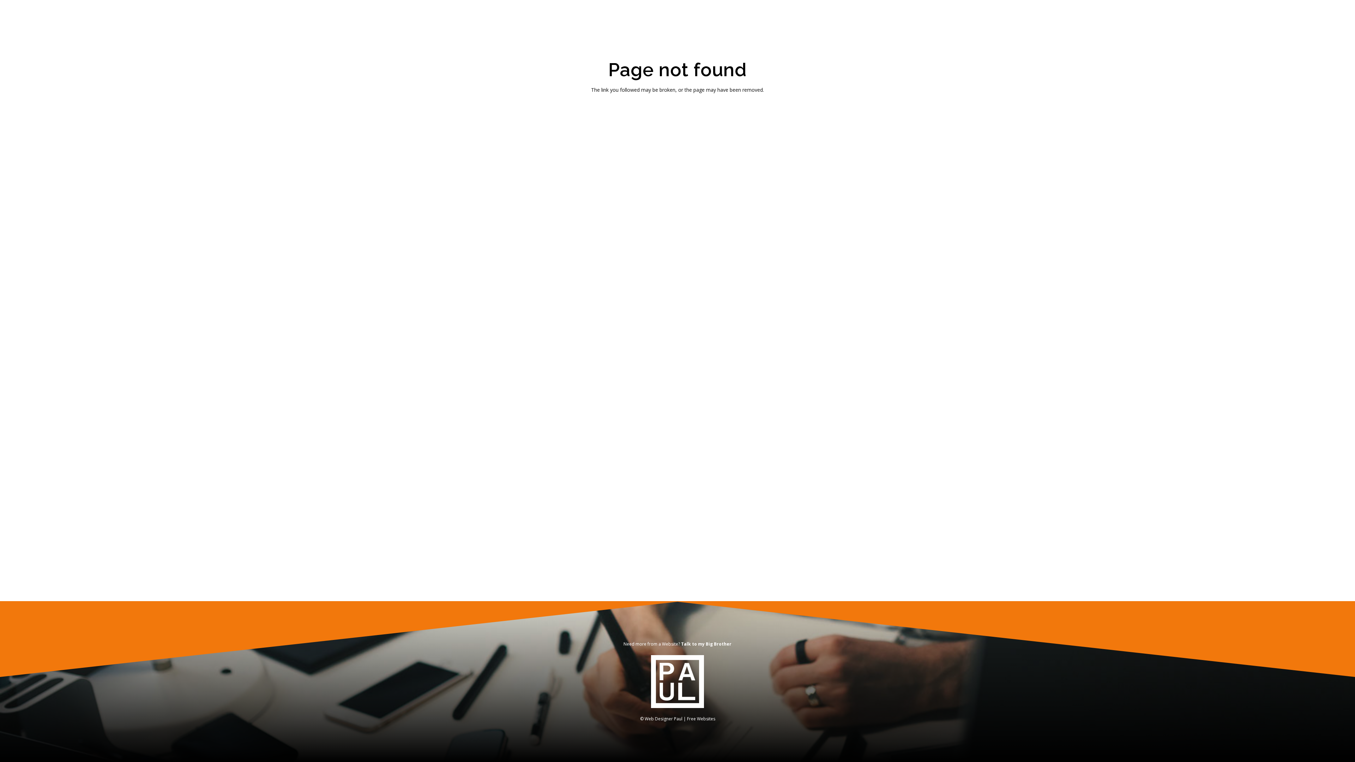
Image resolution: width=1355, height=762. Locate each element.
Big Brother (718, 644)
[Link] (677, 681)
